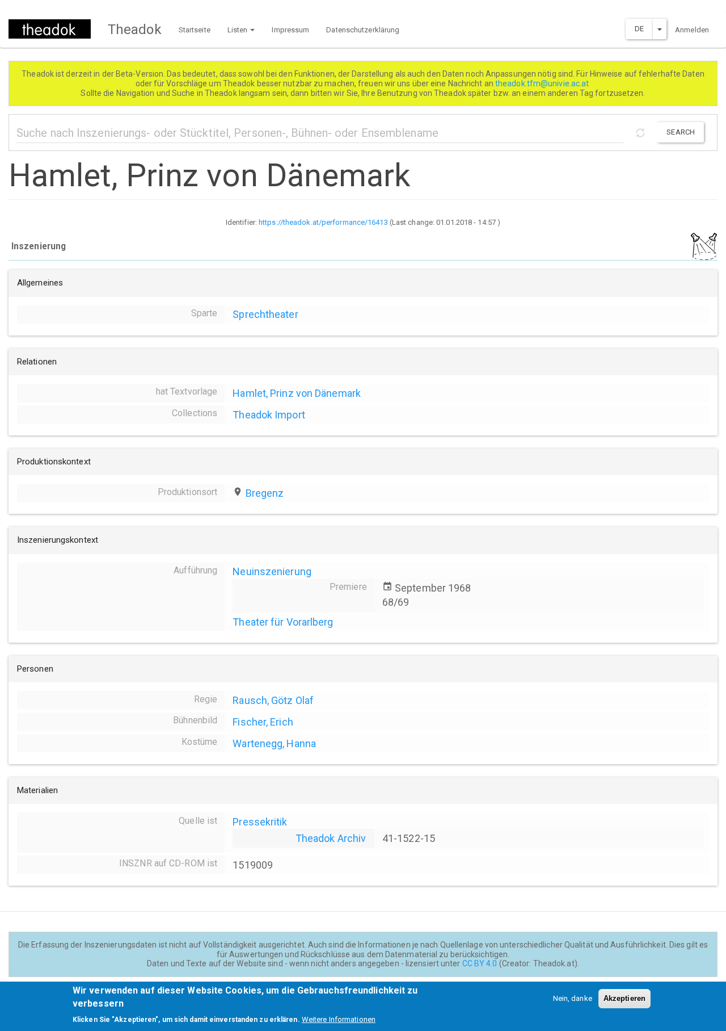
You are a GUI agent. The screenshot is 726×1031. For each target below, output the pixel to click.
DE (639, 28)
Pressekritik (260, 822)
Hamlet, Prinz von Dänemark (297, 393)
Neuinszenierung (272, 571)
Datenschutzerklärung (362, 30)
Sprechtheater (265, 314)
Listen (238, 30)
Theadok (135, 29)
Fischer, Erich (263, 722)
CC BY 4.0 (479, 963)
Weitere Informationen (338, 1019)
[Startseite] (54, 29)
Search (680, 132)
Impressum (290, 30)
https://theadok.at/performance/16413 (323, 222)
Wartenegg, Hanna (274, 743)
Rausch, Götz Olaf (273, 700)
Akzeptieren (624, 998)
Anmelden (692, 30)
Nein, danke (572, 998)
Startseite (194, 30)
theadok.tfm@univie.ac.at (543, 83)
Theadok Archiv (331, 838)
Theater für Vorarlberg (283, 622)
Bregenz (265, 493)
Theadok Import (269, 415)
